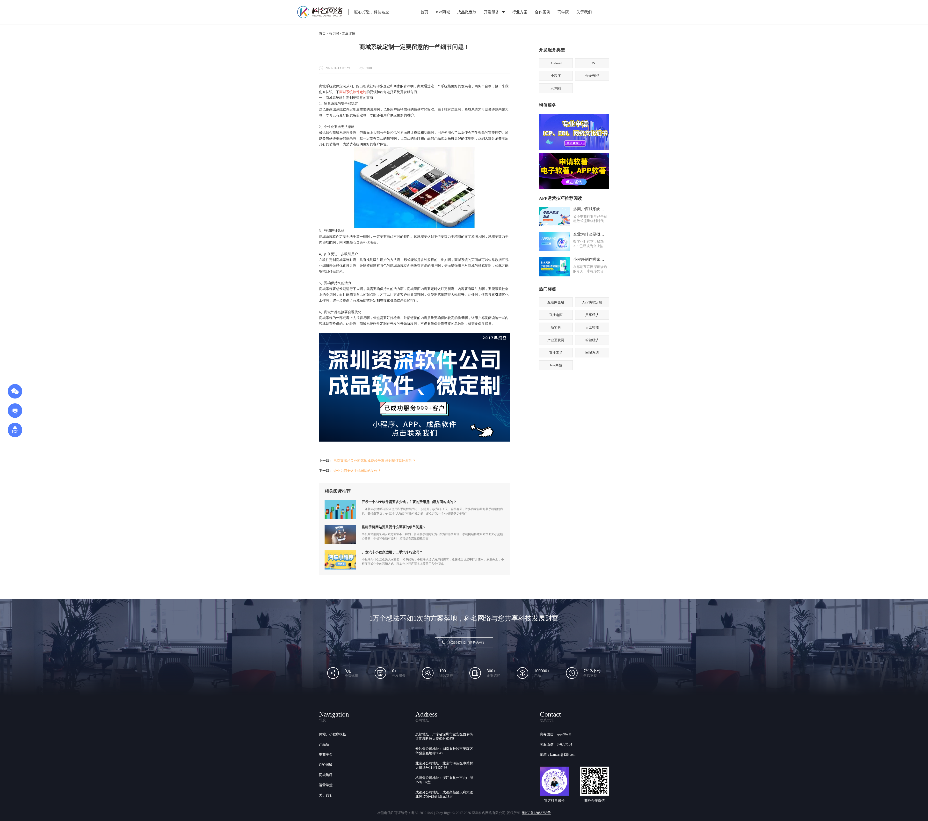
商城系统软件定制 (352, 92)
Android (556, 63)
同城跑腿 (326, 775)
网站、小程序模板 (332, 734)
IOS (592, 63)
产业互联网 (555, 340)
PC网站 (556, 88)
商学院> (335, 33)
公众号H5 (592, 76)
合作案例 (542, 12)
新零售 (556, 327)
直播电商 (556, 315)
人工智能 (592, 327)
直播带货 (556, 353)
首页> (323, 33)
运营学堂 (326, 785)
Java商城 (442, 12)
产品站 (324, 744)
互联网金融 (555, 302)
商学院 (563, 12)
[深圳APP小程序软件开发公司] (414, 440)
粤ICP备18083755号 (536, 813)
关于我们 (584, 12)
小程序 (556, 76)
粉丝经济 (592, 340)
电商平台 (326, 754)
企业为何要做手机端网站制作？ (357, 471)
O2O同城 (325, 765)
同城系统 (592, 353)
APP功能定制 (592, 302)
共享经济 (592, 315)
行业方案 (520, 12)
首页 (424, 12)
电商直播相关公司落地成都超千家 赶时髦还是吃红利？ (375, 461)
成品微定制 (467, 12)
